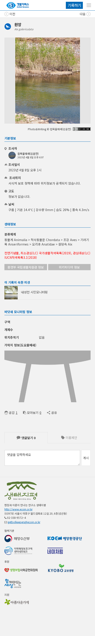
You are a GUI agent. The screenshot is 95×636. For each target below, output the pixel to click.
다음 (83, 14)
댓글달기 (28, 438)
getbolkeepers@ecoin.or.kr (24, 522)
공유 (54, 412)
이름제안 (71, 437)
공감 (12, 412)
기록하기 (74, 5)
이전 (12, 14)
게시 (86, 458)
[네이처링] (17, 5)
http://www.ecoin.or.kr (18, 509)
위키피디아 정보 (69, 267)
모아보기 (32, 412)
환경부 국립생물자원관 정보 (26, 267)
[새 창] (82, 129)
